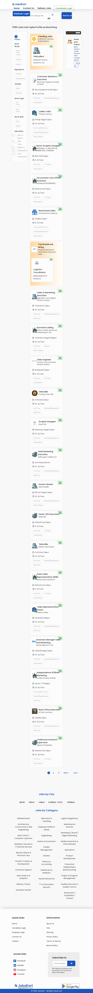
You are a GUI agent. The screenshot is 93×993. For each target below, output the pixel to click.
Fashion (46, 855)
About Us (50, 923)
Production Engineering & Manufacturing (69, 867)
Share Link (77, 64)
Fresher (18, 74)
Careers (15, 941)
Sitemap (50, 932)
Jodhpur (52, 802)
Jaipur (41, 802)
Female (19, 93)
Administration (23, 818)
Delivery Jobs (44, 8)
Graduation (21, 150)
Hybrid (18, 64)
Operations (70, 850)
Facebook (21, 960)
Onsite (18, 59)
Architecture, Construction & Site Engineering (23, 827)
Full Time (18, 104)
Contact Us (28, 8)
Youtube (20, 974)
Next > (66, 773)
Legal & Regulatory (69, 818)
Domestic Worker (23, 890)
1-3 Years (47, 164)
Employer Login (21, 13)
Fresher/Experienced (51, 98)
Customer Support (23, 870)
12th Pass (19, 142)
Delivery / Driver (23, 884)
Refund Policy (52, 945)
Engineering (46, 835)
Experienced (20, 79)
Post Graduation (21, 155)
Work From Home (18, 53)
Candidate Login (64, 8)
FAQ (48, 928)
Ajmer (22, 802)
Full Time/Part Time (40, 128)
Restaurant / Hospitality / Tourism (69, 896)
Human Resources (47, 878)
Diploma (21, 147)
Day (17, 121)
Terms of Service (53, 941)
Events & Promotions (46, 841)
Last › (76, 773)
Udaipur (71, 802)
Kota (60, 802)
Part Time (18, 110)
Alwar (32, 802)
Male (18, 88)
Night (18, 126)
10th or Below (20, 136)
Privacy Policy (52, 937)
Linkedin (20, 965)
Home (16, 8)
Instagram (21, 970)
